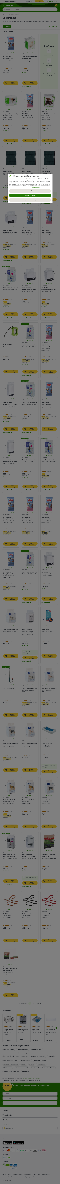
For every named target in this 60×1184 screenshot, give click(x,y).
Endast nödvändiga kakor (30, 200)
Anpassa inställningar (30, 191)
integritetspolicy (36, 187)
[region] (30, 188)
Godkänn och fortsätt (30, 195)
